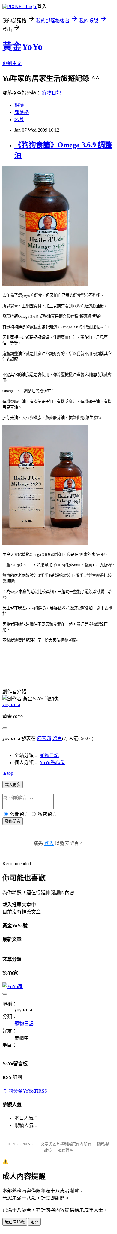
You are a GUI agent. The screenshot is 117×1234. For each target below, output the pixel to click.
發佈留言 (12, 821)
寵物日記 (51, 93)
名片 (19, 119)
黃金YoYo (22, 46)
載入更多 (12, 784)
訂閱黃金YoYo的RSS (25, 1091)
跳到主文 (12, 63)
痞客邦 (44, 738)
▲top (7, 773)
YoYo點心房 (52, 762)
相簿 (19, 105)
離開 (34, 1222)
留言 (57, 738)
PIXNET (28, 1144)
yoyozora (11, 704)
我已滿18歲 (15, 1222)
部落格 (21, 112)
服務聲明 (65, 1150)
